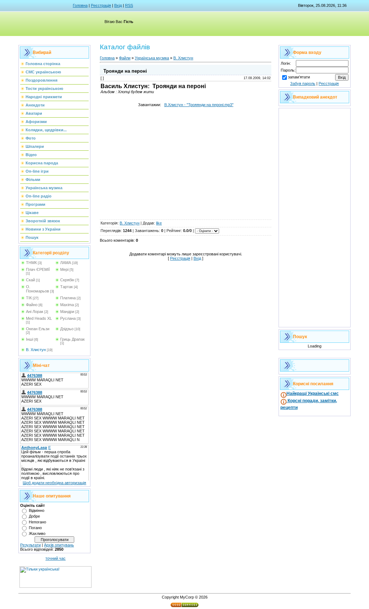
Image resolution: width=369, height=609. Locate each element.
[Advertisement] (185, 168)
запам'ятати (299, 77)
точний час (55, 558)
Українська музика (152, 58)
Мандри (67, 311)
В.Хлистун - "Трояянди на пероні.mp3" (199, 105)
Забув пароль (302, 83)
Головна (80, 5)
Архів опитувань (59, 545)
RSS (129, 5)
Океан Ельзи (37, 329)
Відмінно (36, 510)
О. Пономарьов (37, 289)
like (159, 223)
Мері (64, 269)
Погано (35, 528)
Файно (31, 305)
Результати (30, 545)
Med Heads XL (39, 318)
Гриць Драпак (72, 339)
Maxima (67, 305)
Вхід (118, 5)
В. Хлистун (36, 349)
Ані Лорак (34, 311)
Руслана (68, 318)
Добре (34, 516)
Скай (30, 280)
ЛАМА (65, 262)
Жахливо (37, 533)
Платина (68, 298)
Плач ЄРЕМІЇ (38, 269)
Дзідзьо (67, 329)
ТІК (29, 298)
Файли (124, 58)
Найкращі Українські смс (312, 393)
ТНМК (31, 262)
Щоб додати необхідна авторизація (54, 483)
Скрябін (67, 280)
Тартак (66, 287)
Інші (29, 339)
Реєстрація (101, 5)
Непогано (37, 522)
